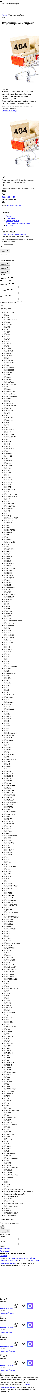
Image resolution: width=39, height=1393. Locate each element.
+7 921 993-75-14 (6, 1346)
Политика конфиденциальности (14, 234)
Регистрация (5, 1251)
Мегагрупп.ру (8, 244)
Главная (5, 15)
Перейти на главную (9, 111)
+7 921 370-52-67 (6, 1365)
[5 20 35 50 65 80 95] (2, 1226)
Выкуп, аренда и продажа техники (18, 223)
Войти (2, 1246)
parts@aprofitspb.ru (14, 205)
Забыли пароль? (6, 1249)
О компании (10, 218)
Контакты (9, 225)
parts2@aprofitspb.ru (7, 1351)
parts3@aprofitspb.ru (7, 1370)
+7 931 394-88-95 (6, 1308)
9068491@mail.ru (6, 1332)
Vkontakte (3, 1256)
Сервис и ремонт (12, 221)
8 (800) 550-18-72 (8, 197)
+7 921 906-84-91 (6, 1327)
